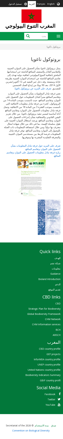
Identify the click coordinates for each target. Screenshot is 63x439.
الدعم (57, 284)
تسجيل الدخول (15, 4)
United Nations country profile (44, 369)
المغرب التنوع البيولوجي (30, 25)
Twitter (51, 399)
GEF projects (53, 354)
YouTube (50, 404)
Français (41, 4)
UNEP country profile (49, 364)
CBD (57, 303)
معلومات (56, 268)
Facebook (50, 394)
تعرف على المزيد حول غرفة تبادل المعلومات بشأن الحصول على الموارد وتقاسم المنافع (35, 147)
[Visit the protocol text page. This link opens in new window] (49, 216)
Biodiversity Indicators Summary (42, 375)
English (51, 4)
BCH (58, 329)
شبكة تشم (55, 263)
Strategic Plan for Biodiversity (44, 308)
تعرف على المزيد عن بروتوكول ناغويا (33, 88)
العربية (32, 4)
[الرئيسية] (32, 16)
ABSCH (56, 335)
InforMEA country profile (47, 359)
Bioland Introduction (49, 279)
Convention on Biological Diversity (31, 430)
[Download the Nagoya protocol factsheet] (31, 177)
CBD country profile (49, 348)
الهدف (57, 258)
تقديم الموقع (54, 289)
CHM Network (52, 319)
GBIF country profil (50, 380)
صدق (53, 425)
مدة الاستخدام (42, 425)
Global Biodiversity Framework (43, 313)
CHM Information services (46, 324)
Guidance (55, 273)
